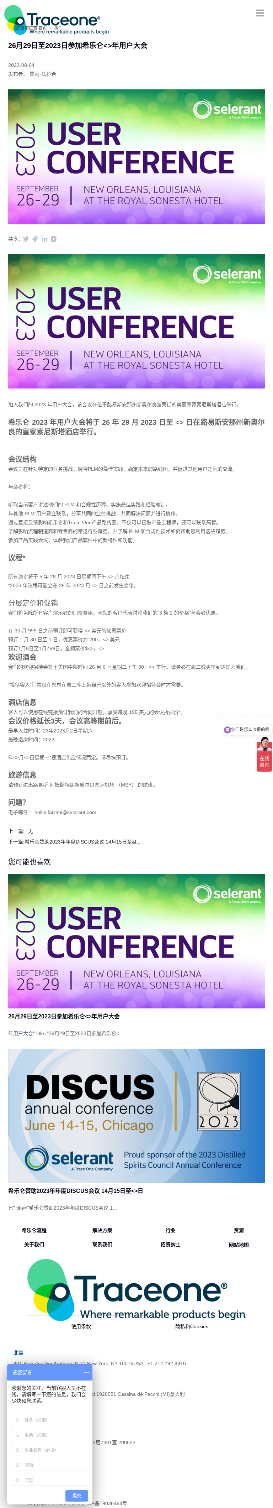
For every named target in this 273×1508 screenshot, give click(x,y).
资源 (239, 1230)
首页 (42, 28)
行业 (171, 1230)
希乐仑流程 (34, 1230)
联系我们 (102, 1244)
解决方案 (102, 1230)
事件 (58, 28)
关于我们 (34, 1244)
